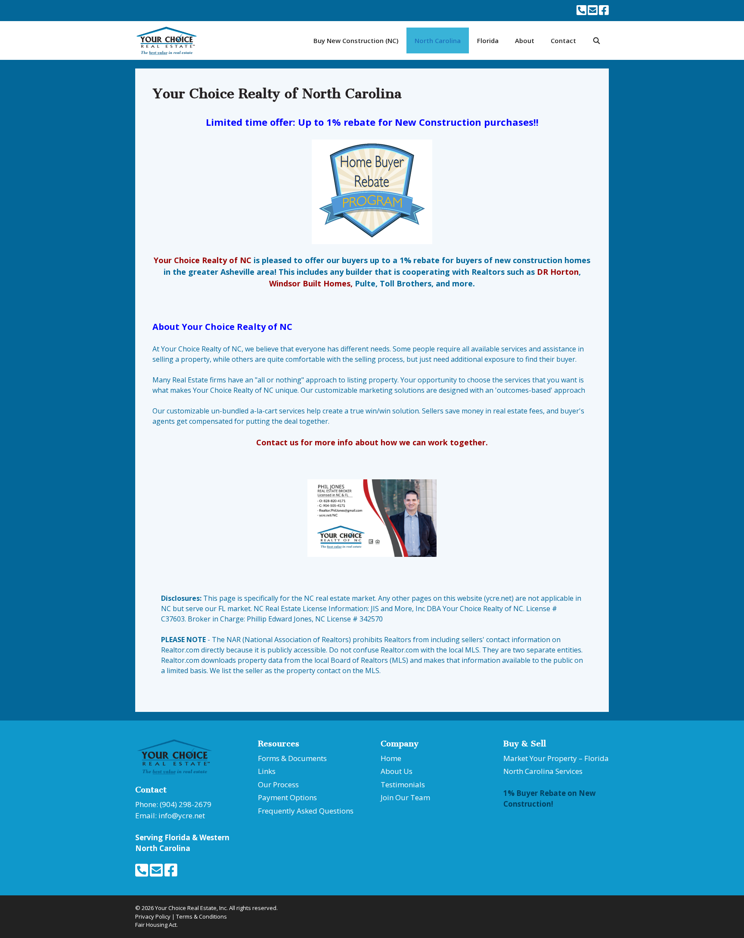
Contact (563, 40)
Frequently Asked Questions (305, 811)
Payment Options (287, 797)
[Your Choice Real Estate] (168, 40)
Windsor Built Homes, (311, 283)
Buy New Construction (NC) (355, 40)
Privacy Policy (152, 916)
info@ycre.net (181, 815)
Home (391, 758)
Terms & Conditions (201, 916)
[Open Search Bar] (596, 40)
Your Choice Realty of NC (202, 260)
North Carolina (438, 40)
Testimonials (403, 784)
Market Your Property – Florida (556, 758)
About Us (396, 771)
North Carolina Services (543, 771)
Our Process (278, 784)
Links (267, 771)
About (524, 40)
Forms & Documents (292, 758)
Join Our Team (405, 797)
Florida (488, 40)
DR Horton (558, 272)
